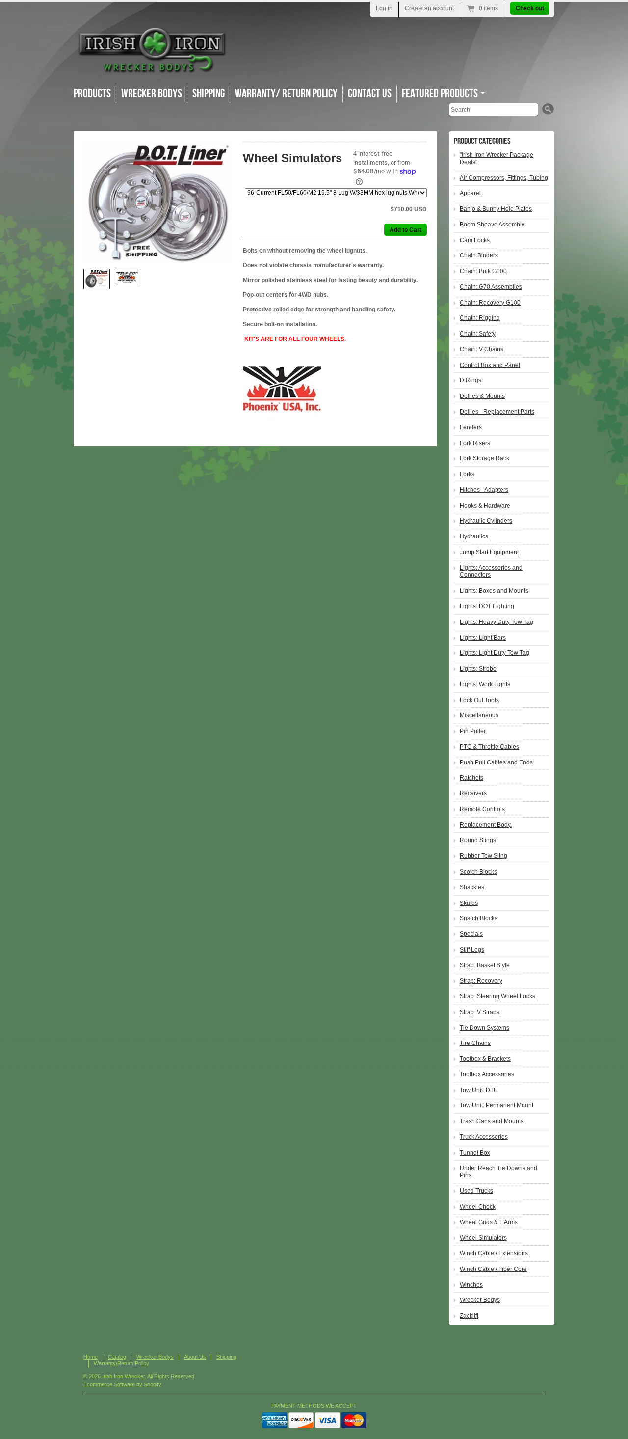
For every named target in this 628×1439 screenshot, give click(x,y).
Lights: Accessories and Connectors (491, 571)
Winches (471, 1284)
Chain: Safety (478, 333)
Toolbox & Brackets (485, 1058)
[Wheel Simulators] (157, 202)
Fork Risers (475, 443)
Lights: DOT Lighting (487, 606)
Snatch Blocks (478, 918)
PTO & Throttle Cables (489, 746)
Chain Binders (479, 255)
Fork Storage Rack (484, 458)
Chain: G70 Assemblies (491, 286)
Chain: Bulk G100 (483, 271)
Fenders (471, 427)
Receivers (473, 793)
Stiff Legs (472, 949)
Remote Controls (482, 809)
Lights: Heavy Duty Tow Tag (496, 622)
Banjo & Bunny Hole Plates (496, 208)
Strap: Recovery (481, 980)
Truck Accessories (484, 1136)
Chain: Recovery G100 (490, 302)
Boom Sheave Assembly (492, 224)
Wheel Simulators (483, 1237)
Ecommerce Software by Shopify (122, 1384)
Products (92, 93)
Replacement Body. (486, 824)
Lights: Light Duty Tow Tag (494, 652)
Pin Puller (473, 731)
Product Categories (482, 141)
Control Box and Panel (490, 365)
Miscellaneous (479, 715)
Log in (384, 8)
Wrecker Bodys (151, 93)
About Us (195, 1357)
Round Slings (478, 840)
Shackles (472, 887)
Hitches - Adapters (484, 489)
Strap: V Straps (479, 1012)
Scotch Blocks (478, 871)
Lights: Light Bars (483, 637)
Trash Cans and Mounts (491, 1121)
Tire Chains (475, 1043)
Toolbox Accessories (487, 1074)
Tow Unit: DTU (479, 1090)
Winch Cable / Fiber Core (493, 1269)
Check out (530, 8)
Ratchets (471, 777)
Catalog (117, 1357)
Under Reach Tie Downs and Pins (498, 1172)
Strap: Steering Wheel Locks (497, 996)
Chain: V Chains (481, 349)
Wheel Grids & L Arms (489, 1222)
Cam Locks (475, 240)
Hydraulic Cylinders (486, 520)
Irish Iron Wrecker (123, 1376)
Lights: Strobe (478, 668)
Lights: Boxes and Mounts (494, 590)
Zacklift (469, 1315)
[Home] (152, 69)
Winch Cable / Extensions (494, 1253)
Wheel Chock (478, 1206)
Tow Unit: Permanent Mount (496, 1105)
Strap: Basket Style (485, 965)
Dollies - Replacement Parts (497, 411)
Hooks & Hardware (485, 505)
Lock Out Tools (479, 700)
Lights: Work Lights (485, 684)
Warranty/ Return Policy (286, 93)
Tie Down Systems (484, 1027)
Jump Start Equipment (489, 552)
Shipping (208, 93)
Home (90, 1357)
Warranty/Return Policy (121, 1363)
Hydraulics (474, 536)
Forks (467, 474)
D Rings (470, 380)
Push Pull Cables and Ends (496, 762)
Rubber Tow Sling (483, 855)
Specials (471, 934)
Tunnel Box (475, 1152)
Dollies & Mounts (482, 396)
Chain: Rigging (480, 317)
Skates (469, 903)
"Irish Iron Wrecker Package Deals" (496, 158)
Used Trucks (476, 1190)
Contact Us (370, 93)
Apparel (470, 193)
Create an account (429, 8)
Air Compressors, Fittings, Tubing (504, 177)
